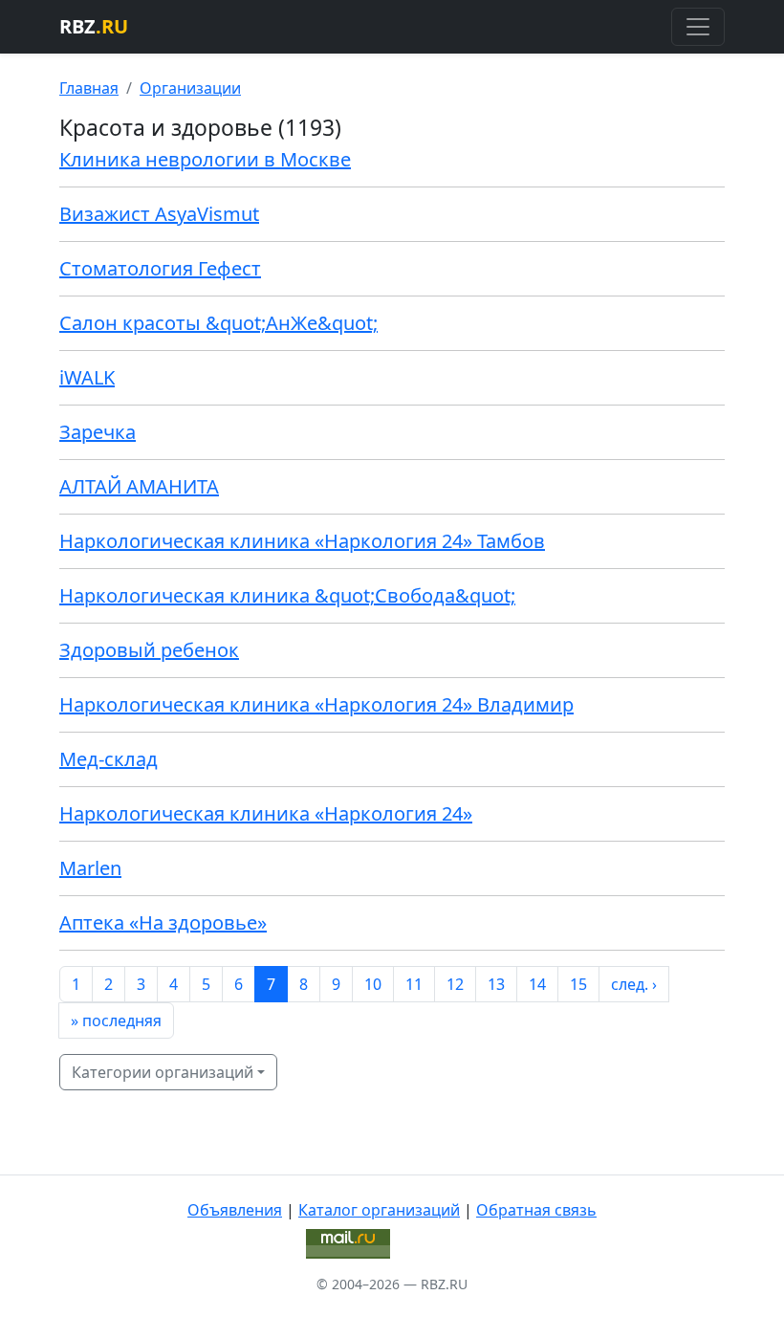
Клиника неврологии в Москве (205, 159)
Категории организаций (162, 1072)
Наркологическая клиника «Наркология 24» (265, 813)
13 (496, 984)
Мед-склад (108, 759)
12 (455, 984)
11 (414, 984)
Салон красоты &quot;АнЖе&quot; (218, 323)
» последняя (116, 1020)
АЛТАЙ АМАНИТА (139, 486)
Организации (190, 88)
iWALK (87, 377)
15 (578, 984)
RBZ (93, 26)
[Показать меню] (698, 27)
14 (537, 984)
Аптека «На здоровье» (163, 922)
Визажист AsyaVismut (159, 214)
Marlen (90, 868)
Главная (89, 88)
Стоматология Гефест (160, 268)
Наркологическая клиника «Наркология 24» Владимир (316, 704)
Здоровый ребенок (149, 650)
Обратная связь (536, 1209)
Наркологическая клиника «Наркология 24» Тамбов (302, 541)
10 (372, 984)
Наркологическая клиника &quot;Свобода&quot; (287, 595)
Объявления (234, 1209)
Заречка (97, 432)
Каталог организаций (379, 1209)
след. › (634, 984)
